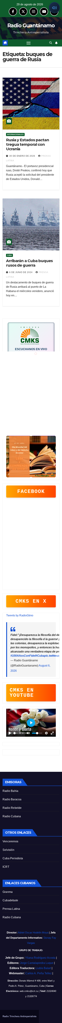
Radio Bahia (10, 790)
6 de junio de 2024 (21, 272)
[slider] (15, 733)
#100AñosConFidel (23, 655)
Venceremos (10, 841)
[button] (50, 42)
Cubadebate (10, 900)
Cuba (9, 255)
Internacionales (15, 134)
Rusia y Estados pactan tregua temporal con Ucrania (27, 144)
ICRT (6, 866)
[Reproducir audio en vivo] (54, 7)
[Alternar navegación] (28, 43)
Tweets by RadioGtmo (19, 615)
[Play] (27, 361)
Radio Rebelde (12, 807)
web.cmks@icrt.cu (29, 991)
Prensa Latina (11, 908)
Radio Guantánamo (31, 25)
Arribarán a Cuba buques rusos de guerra (29, 263)
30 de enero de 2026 (22, 156)
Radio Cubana (12, 816)
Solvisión (8, 849)
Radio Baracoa (12, 799)
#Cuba (40, 655)
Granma (8, 891)
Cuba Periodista (13, 858)
